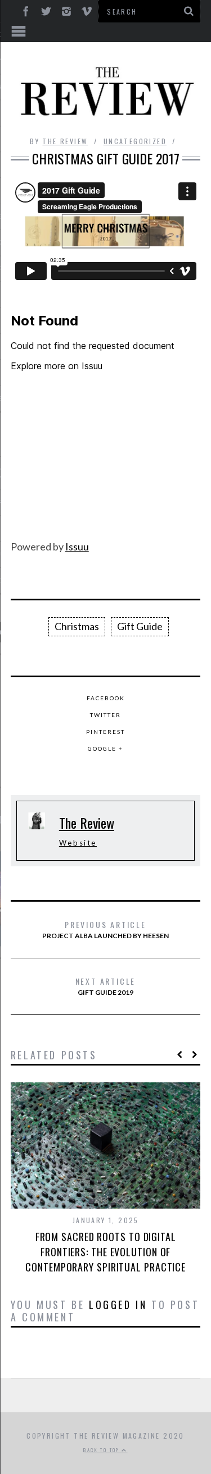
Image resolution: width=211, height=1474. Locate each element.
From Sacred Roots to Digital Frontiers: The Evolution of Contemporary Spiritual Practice (105, 1251)
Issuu (77, 546)
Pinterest (105, 731)
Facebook (106, 698)
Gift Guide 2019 (105, 986)
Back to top (102, 1450)
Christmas (77, 626)
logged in (118, 1304)
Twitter (105, 714)
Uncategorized (135, 141)
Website (78, 842)
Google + (105, 748)
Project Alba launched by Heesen (105, 929)
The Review (65, 141)
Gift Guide (140, 626)
